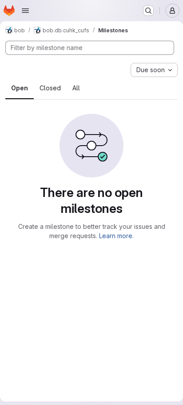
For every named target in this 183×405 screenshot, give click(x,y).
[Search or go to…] (148, 10)
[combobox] (154, 70)
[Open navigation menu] (25, 11)
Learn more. (116, 235)
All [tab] (76, 88)
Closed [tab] (50, 88)
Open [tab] (19, 88)
